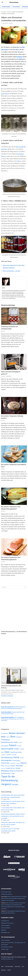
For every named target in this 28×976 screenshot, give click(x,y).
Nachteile (19, 766)
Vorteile (15, 784)
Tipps (13, 773)
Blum (12, 736)
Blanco (8, 737)
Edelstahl (20, 742)
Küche (16, 757)
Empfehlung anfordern (6, 894)
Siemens (12, 900)
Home (2, 966)
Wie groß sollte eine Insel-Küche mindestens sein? (13, 712)
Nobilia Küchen (10, 768)
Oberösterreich (5, 898)
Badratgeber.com (5, 932)
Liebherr (18, 763)
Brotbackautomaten (20, 911)
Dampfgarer (19, 737)
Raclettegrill (4, 913)
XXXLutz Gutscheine (20, 902)
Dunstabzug (5, 740)
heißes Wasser (5, 93)
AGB (23, 966)
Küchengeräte (6, 760)
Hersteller (22, 749)
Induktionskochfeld (16, 752)
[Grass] (19, 858)
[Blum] (7, 858)
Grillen (16, 749)
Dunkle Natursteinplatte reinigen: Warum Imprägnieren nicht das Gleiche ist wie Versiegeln (13, 816)
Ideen (7, 752)
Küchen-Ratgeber (5, 925)
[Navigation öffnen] (2, 2)
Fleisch (12, 745)
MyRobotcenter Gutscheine (14, 906)
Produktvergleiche (10, 911)
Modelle (12, 766)
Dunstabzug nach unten (9, 742)
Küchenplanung (5, 920)
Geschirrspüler (7, 749)
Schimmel (19, 57)
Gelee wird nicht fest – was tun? (11, 271)
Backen (12, 733)
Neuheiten (8, 376)
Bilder (3, 737)
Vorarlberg (23, 896)
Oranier (17, 768)
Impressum (3, 970)
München (18, 896)
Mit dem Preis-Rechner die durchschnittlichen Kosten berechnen (13, 707)
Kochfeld (14, 754)
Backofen (20, 733)
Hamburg (13, 896)
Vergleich (6, 784)
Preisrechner (16, 6)
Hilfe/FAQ (3, 930)
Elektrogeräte (4, 745)
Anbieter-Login (4, 949)
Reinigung (5, 771)
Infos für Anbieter (5, 940)
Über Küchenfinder (5, 927)
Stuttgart (3, 900)
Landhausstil (12, 763)
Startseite (3, 11)
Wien (10, 898)
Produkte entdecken (7, 696)
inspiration (3, 754)
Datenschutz (17, 966)
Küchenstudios (6, 6)
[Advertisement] (14, 610)
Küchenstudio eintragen (7, 947)
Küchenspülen (16, 760)
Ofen (18, 161)
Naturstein (3, 768)
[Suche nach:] (14, 587)
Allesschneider (11, 913)
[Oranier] (9, 871)
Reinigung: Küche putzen (7, 923)
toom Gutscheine (15, 904)
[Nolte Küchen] (21, 871)
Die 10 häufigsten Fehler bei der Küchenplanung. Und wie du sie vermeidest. (12, 719)
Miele (2, 766)
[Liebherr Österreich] (14, 865)
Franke (7, 900)
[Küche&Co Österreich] (14, 878)
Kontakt (9, 970)
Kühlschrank (5, 763)
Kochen (9, 11)
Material (23, 763)
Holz (2, 752)
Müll (20, 59)
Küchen (22, 757)
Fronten (19, 745)
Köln (24, 898)
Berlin (9, 896)
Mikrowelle (7, 765)
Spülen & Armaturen (16, 771)
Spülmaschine (5, 773)
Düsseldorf (14, 898)
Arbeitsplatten (4, 733)
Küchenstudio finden (6, 891)
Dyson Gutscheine (5, 904)
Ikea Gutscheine (10, 902)
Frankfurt (20, 898)
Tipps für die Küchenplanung (9, 778)
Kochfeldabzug (7, 757)
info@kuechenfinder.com (7, 959)
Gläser (17, 49)
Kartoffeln (8, 754)
